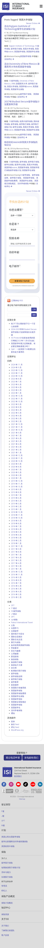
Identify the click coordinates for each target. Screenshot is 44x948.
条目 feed (15, 724)
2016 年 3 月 (16, 594)
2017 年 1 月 (16, 569)
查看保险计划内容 (22, 281)
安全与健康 (15, 651)
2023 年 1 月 (16, 393)
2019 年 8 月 (16, 492)
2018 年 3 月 (16, 538)
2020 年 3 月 (16, 475)
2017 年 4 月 (16, 563)
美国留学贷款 (16, 699)
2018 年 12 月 (17, 512)
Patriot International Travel (22, 622)
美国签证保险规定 (18, 702)
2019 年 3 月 (16, 504)
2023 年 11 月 (17, 373)
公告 (13, 625)
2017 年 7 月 (16, 555)
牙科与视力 (6, 872)
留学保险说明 (16, 676)
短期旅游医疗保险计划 (10, 867)
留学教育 (15, 682)
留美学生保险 (20, 164)
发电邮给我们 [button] (31, 757)
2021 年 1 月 (16, 452)
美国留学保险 (19, 51)
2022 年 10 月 (17, 401)
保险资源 (5, 914)
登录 (13, 721)
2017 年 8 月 (16, 552)
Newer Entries (32, 23)
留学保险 (14, 124)
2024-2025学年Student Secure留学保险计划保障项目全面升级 (23, 332)
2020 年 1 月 (16, 478)
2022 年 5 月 (16, 413)
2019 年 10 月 (17, 487)
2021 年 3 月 (16, 447)
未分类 (14, 668)
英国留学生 (15, 707)
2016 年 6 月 (16, 586)
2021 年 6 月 (16, 438)
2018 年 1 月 (16, 543)
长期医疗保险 (7, 877)
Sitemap (22, 799)
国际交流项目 (16, 637)
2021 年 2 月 (16, 450)
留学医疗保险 (16, 49)
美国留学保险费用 (18, 693)
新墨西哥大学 (21, 84)
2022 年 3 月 (16, 418)
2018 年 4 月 (16, 535)
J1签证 (14, 614)
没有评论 (8, 59)
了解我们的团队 (8, 930)
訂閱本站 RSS (17, 300)
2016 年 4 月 (16, 592)
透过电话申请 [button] (13, 757)
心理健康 (15, 654)
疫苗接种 (15, 685)
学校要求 (15, 648)
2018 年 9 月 (16, 521)
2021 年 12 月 (17, 424)
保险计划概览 (7, 903)
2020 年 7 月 (16, 470)
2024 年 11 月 (17, 365)
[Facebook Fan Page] (4, 784)
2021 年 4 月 (16, 444)
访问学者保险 (23, 183)
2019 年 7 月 (16, 495)
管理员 (4, 886)
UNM (13, 84)
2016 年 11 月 (17, 574)
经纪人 (4, 890)
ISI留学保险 (14, 81)
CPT (12, 605)
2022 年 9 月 (16, 404)
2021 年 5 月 (16, 441)
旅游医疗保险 (16, 662)
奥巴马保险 (15, 642)
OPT (13, 617)
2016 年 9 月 (16, 577)
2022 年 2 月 (16, 421)
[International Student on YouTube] (18, 784)
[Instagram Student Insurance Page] (11, 784)
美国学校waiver (25, 86)
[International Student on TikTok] (25, 784)
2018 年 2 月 (16, 540)
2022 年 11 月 (17, 399)
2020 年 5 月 (16, 472)
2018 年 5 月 (16, 532)
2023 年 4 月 (16, 387)
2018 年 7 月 (16, 526)
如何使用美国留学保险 (20, 645)
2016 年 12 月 (17, 572)
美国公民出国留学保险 (10, 837)
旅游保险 (15, 659)
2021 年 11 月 (17, 427)
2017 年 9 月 (16, 549)
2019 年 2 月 (16, 506)
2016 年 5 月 (16, 589)
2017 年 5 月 (16, 560)
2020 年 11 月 (17, 458)
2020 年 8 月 (16, 467)
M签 (3, 825)
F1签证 (14, 608)
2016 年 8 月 (16, 580)
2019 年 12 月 (17, 481)
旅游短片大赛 (16, 665)
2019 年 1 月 (16, 509)
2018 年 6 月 (16, 529)
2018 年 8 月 (16, 523)
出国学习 (15, 628)
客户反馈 (5, 935)
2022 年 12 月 (17, 396)
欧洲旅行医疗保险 (18, 671)
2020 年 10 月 (17, 461)
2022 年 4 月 (16, 416)
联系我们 (18, 776)
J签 (2, 816)
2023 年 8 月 (16, 379)
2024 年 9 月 (16, 367)
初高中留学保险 (26, 121)
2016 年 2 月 (16, 597)
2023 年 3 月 (16, 390)
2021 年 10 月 (17, 430)
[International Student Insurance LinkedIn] (40, 784)
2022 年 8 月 (16, 407)
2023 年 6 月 (16, 384)
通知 (13, 713)
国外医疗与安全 (17, 634)
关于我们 (5, 926)
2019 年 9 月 (16, 489)
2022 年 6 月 (16, 410)
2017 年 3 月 (16, 566)
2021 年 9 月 (16, 433)
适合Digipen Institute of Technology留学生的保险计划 (19, 27)
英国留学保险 (16, 705)
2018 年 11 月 (17, 515)
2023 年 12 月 (17, 370)
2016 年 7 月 (16, 583)
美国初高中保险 (8, 846)
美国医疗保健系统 (18, 688)
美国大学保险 (28, 49)
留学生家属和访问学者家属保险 (14, 841)
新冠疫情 (15, 656)
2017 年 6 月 (16, 557)
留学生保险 (17, 127)
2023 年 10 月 (17, 376)
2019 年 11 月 (17, 484)
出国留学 (15, 631)
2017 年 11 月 (17, 546)
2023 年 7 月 (16, 382)
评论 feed (15, 727)
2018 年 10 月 (17, 518)
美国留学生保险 (32, 51)
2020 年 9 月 (16, 464)
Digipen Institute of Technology (21, 46)
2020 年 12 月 (17, 455)
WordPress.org (17, 730)
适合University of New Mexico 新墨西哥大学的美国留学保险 (22, 65)
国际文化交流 (16, 639)
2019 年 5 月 (16, 501)
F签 (2, 811)
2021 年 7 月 (16, 435)
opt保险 (14, 620)
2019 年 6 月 (16, 498)
